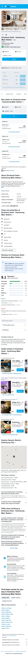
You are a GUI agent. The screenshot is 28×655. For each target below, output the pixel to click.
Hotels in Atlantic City (7, 622)
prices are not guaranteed (11, 635)
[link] (12, 373)
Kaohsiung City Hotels (19, 651)
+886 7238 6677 (6, 45)
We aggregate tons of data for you (10, 642)
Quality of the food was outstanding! (12, 300)
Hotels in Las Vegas (6, 608)
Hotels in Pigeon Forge (7, 614)
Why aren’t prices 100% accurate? (11, 645)
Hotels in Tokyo (5, 628)
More (2, 187)
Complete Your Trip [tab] (7, 601)
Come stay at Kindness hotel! (10, 305)
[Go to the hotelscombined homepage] (10, 6)
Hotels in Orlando (6, 616)
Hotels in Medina (6, 618)
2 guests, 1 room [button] (7, 55)
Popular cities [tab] (5, 597)
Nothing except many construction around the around (13, 311)
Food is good (6, 303)
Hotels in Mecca (5, 610)
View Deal (20, 370)
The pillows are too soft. (9, 314)
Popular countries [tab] (15, 597)
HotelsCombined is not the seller (10, 640)
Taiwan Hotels (7, 651)
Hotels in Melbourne (6, 612)
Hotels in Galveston (6, 626)
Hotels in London (6, 624)
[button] (2, 6)
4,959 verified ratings (15, 47)
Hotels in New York (6, 620)
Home (2, 651)
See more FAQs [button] (14, 548)
